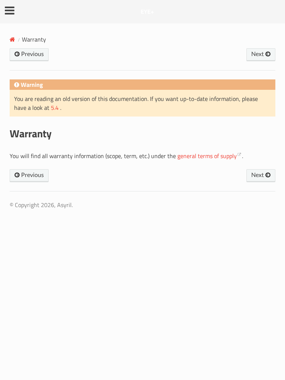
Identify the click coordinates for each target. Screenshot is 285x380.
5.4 (55, 107)
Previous (32, 54)
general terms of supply (207, 155)
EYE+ (147, 11)
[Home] (12, 39)
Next (258, 54)
